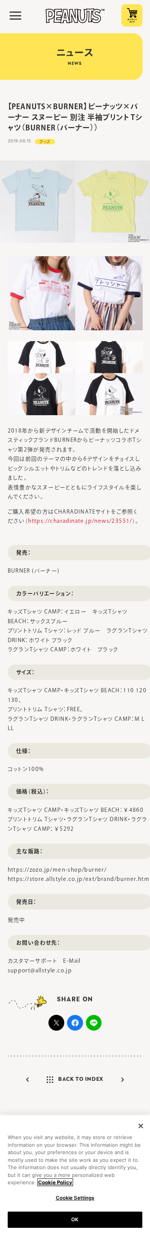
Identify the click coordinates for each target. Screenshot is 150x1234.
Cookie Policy (55, 1182)
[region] (75, 1174)
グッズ (45, 142)
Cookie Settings (75, 1198)
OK (74, 1219)
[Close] (140, 1125)
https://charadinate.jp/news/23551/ (80, 521)
